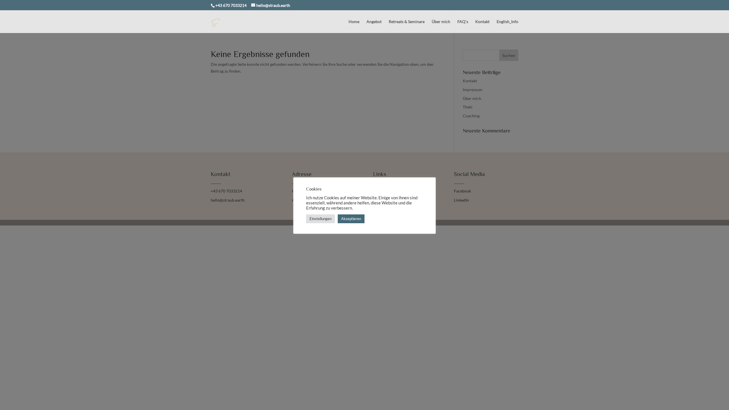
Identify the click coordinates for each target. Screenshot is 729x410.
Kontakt (482, 22)
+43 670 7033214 (231, 5)
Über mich (441, 22)
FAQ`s (462, 22)
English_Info (507, 22)
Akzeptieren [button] (351, 218)
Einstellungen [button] (320, 218)
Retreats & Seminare (407, 22)
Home (354, 22)
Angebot (374, 22)
